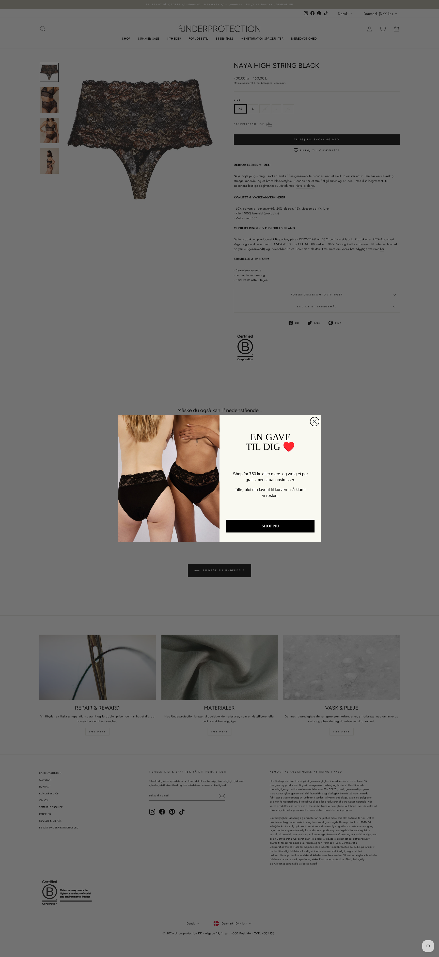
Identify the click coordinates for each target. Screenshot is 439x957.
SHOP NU (270, 526)
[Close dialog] (314, 421)
